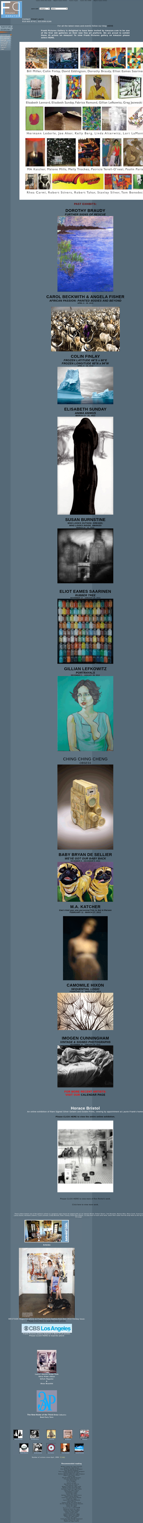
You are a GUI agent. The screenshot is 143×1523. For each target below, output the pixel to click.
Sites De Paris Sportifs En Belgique (71, 1469)
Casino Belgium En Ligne (71, 1472)
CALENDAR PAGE (93, 1094)
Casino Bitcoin (71, 1501)
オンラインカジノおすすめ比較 (71, 1507)
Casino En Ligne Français (72, 1510)
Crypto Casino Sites (71, 1512)
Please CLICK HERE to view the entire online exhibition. (85, 1117)
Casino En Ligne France (71, 1467)
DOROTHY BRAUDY (85, 212)
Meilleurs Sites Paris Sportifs (71, 1487)
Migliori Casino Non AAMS (72, 1515)
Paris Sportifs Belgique (71, 1470)
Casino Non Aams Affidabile (71, 1500)
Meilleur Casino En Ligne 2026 (71, 1486)
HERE (110, 26)
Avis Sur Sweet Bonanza (71, 1478)
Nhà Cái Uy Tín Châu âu (71, 1484)
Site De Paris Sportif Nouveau (71, 1477)
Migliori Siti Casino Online (72, 1475)
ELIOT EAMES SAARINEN (85, 591)
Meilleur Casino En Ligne (71, 1520)
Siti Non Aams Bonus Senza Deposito (71, 1503)
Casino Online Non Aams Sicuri (71, 1502)
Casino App (71, 1476)
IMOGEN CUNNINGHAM (85, 1038)
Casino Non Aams (71, 1494)
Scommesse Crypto (71, 1492)
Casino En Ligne (71, 1498)
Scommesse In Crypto (71, 1491)
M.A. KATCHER (85, 906)
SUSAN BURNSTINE (85, 519)
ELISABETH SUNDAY (85, 409)
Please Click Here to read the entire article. (46, 1321)
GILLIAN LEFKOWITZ (85, 668)
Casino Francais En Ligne (72, 1514)
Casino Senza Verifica (71, 1496)
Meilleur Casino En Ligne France (71, 1495)
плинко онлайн (71, 1482)
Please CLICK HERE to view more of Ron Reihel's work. (85, 1199)
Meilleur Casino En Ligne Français (71, 1466)
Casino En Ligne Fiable (71, 1516)
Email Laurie (37, 19)
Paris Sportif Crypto (71, 1485)
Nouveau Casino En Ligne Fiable (71, 1489)
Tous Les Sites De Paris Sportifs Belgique (72, 1471)
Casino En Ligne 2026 (71, 1511)
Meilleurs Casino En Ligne (71, 1509)
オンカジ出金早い (71, 1481)
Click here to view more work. (85, 1205)
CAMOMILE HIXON (85, 988)
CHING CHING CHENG (85, 759)
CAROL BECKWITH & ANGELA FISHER (85, 296)
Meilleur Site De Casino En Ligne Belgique (71, 1474)
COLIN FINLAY (85, 356)
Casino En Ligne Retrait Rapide (71, 1497)
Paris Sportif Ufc (71, 1480)
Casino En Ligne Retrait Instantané (72, 1518)
